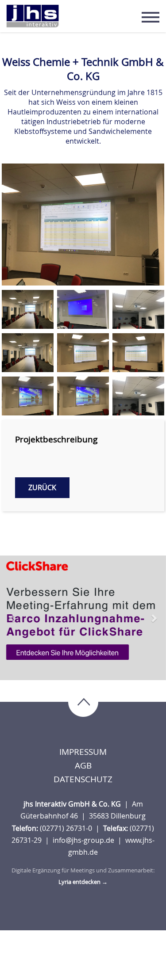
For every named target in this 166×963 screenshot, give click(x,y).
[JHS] (32, 16)
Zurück (42, 487)
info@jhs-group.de (84, 840)
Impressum (83, 751)
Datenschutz (83, 779)
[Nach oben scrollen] (83, 703)
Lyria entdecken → (83, 882)
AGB (83, 765)
